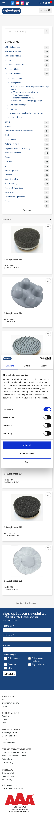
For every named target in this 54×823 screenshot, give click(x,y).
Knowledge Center (10, 732)
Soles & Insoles (26, 179)
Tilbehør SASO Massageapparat (27, 100)
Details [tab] (27, 366)
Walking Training (26, 144)
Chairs (26, 157)
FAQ (4, 722)
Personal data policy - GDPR (14, 752)
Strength (26, 174)
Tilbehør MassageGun (23, 98)
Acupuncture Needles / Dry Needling (26, 113)
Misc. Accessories (21, 95)
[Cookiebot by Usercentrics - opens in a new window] (39, 358)
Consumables (26, 139)
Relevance (27, 219)
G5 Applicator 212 (13, 527)
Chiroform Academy (10, 703)
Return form (7, 759)
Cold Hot (26, 161)
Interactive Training (26, 152)
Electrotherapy (26, 183)
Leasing (5, 739)
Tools (13, 109)
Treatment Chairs (26, 69)
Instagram (22, 3)
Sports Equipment (26, 170)
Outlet (26, 201)
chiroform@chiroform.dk (12, 788)
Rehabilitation (26, 192)
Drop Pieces (16, 78)
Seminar (26, 126)
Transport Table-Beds (26, 188)
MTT (26, 166)
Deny (27, 462)
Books (26, 135)
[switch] (47, 417)
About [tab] (44, 366)
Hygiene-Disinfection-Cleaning (26, 148)
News (26, 205)
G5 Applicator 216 (13, 313)
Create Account (8, 742)
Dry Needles (16, 117)
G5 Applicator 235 (13, 581)
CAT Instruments (18, 105)
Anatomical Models (26, 51)
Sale (4, 699)
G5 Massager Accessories (25, 92)
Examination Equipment (26, 196)
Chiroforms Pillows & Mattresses (26, 130)
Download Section (10, 736)
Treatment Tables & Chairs (26, 64)
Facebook (12, 3)
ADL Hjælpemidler (26, 47)
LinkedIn (27, 3)
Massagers (16, 82)
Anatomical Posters (26, 56)
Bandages (26, 60)
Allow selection (27, 454)
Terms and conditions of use (14, 755)
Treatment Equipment (26, 73)
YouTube (17, 3)
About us (6, 716)
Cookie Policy (7, 762)
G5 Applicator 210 (13, 260)
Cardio (26, 122)
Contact (5, 719)
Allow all (27, 445)
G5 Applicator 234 (13, 474)
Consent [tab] (10, 366)
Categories (12, 41)
